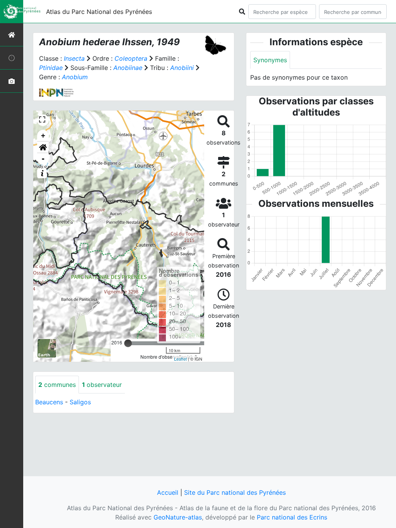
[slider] (128, 343)
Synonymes (270, 60)
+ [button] (43, 135)
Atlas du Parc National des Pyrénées (99, 11)
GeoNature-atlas (178, 517)
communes (57, 384)
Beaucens (49, 402)
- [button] (43, 159)
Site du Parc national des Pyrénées (235, 492)
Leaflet (180, 359)
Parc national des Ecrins (292, 517)
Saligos (80, 402)
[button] (43, 147)
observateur (102, 384)
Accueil (167, 492)
